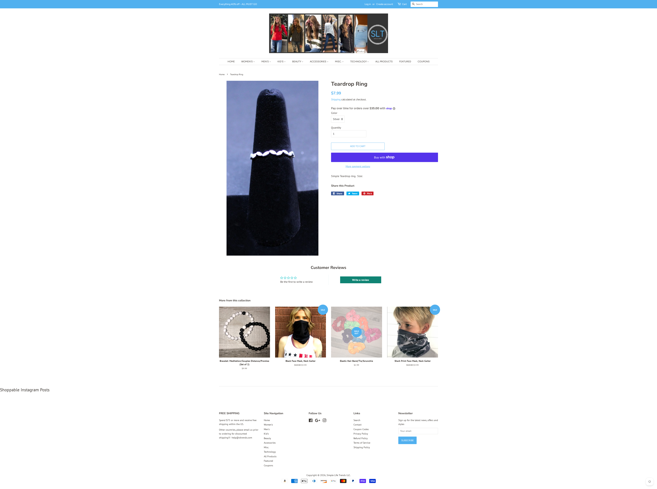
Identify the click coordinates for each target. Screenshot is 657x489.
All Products (384, 61)
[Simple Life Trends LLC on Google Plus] (317, 421)
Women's (247, 61)
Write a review (360, 280)
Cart (404, 4)
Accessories (318, 61)
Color (334, 113)
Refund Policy (360, 438)
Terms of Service (361, 442)
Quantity (336, 127)
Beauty (297, 61)
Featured (405, 61)
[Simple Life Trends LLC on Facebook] (311, 421)
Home (231, 61)
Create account (384, 4)
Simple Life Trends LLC (338, 475)
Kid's (281, 61)
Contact (357, 424)
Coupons (424, 61)
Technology (358, 61)
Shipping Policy (361, 447)
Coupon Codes (361, 429)
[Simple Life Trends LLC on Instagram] (324, 421)
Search (356, 420)
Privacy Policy (360, 433)
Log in (368, 4)
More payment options (358, 166)
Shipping (336, 99)
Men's (265, 61)
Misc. (338, 61)
